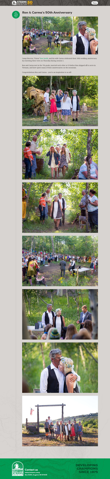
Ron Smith (44, 58)
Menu (95, 3)
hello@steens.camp (32, 472)
